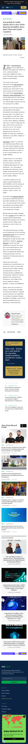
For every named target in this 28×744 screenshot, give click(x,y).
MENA (2, 471)
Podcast (3, 712)
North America (5, 693)
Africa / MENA (5, 690)
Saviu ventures (7, 19)
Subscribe (14, 682)
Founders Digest (6, 709)
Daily (2, 445)
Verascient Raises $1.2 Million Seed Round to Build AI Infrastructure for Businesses (13, 398)
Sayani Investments (15, 95)
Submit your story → (7, 698)
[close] (26, 2)
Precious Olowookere (14, 564)
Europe (3, 696)
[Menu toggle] (2, 7)
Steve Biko (6, 142)
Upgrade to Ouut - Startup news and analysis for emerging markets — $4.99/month (14, 371)
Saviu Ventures (18, 84)
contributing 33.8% (8, 234)
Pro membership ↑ (6, 714)
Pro (23, 7)
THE (9, 7)
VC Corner (4, 706)
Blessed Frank (8, 34)
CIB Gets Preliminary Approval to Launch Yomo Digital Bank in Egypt (14, 408)
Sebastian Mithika (17, 196)
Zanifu (8, 65)
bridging (11, 215)
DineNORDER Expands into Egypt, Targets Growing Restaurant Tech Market (13, 389)
